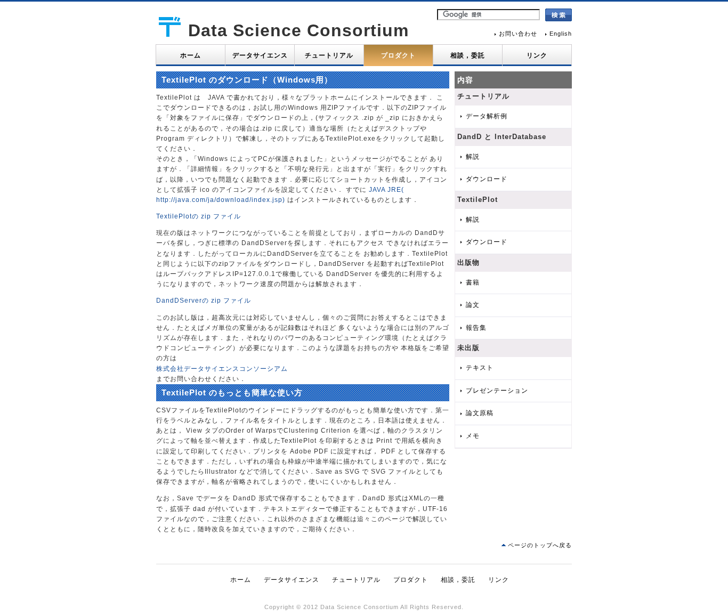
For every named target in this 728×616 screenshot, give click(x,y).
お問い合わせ (518, 33)
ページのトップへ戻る (540, 545)
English (560, 33)
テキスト (480, 367)
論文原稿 (480, 413)
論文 (473, 305)
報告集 (476, 327)
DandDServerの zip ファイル (203, 300)
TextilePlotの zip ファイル (198, 216)
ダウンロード (486, 179)
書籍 (473, 282)
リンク (537, 55)
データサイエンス (260, 55)
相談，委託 (467, 55)
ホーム (190, 55)
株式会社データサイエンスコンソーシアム (222, 368)
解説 (473, 156)
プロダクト (398, 55)
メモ (473, 436)
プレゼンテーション (497, 390)
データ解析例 (486, 116)
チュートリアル (329, 55)
